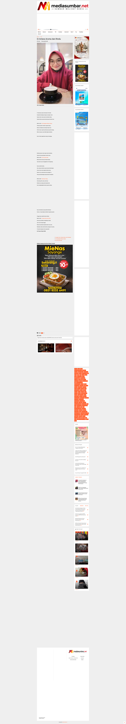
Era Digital (76, 379)
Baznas (80, 373)
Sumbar (82, 414)
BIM (87, 373)
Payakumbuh (82, 397)
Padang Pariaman (84, 393)
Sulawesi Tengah (77, 413)
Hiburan (84, 379)
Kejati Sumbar (77, 385)
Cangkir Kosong (42, 350)
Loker (85, 388)
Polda (75, 405)
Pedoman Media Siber (73, 659)
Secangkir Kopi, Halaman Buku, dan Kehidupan (63, 237)
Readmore (77, 541)
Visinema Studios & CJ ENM (81, 419)
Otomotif (76, 393)
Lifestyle (82, 388)
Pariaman (80, 396)
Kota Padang (80, 387)
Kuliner (76, 388)
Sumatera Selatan (77, 414)
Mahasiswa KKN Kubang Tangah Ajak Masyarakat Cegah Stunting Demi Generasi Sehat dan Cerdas (81, 560)
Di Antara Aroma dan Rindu (46, 218)
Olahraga (82, 391)
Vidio (75, 419)
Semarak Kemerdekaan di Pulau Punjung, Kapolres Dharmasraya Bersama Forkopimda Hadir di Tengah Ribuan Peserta (82, 482)
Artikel (81, 368)
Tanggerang (76, 416)
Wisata (87, 419)
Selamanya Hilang (45, 178)
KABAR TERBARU (78, 477)
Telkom (84, 416)
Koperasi (76, 387)
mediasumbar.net (64, 722)
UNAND (83, 417)
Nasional (76, 391)
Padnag (76, 394)
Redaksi (82, 659)
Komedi (86, 385)
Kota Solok (84, 387)
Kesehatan (81, 385)
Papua (85, 394)
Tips (79, 417)
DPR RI (83, 376)
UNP (86, 417)
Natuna (79, 391)
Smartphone (77, 411)
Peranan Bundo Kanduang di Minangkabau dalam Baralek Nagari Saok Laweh (80, 536)
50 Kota (76, 368)
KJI (84, 385)
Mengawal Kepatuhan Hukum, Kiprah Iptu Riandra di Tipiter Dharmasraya (83, 493)
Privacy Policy (82, 656)
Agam (79, 368)
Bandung (76, 371)
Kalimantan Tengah (79, 382)
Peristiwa (84, 402)
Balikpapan (84, 370)
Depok (76, 376)
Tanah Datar (86, 414)
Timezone (76, 417)
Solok (80, 411)
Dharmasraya (79, 376)
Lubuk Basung (77, 390)
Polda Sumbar (79, 405)
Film (82, 379)
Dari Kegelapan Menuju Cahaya (47, 123)
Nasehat (84, 390)
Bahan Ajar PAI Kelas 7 (78, 370)
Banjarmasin (86, 371)
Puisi (41, 36)
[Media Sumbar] (50, 29)
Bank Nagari (76, 373)
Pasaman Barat (77, 397)
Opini (85, 391)
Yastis (75, 420)
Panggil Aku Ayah (80, 394)
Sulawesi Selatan (84, 411)
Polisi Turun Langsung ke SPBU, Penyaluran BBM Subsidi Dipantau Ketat (83, 488)
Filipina (79, 379)
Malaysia (81, 390)
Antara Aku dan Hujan (60, 350)
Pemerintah (76, 399)
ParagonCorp (77, 396)
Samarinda (83, 408)
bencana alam (84, 373)
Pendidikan (80, 402)
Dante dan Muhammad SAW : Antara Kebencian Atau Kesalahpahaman (81, 574)
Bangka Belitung (80, 371)
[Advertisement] (63, 20)
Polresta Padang (84, 405)
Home (38, 36)
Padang (79, 393)
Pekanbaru (86, 397)
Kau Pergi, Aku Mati (45, 157)
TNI (81, 417)
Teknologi (80, 416)
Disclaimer (73, 656)
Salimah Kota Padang (78, 408)
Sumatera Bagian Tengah (85, 413)
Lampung (78, 388)
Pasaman (84, 396)
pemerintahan (81, 399)
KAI (75, 382)
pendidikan (76, 402)
